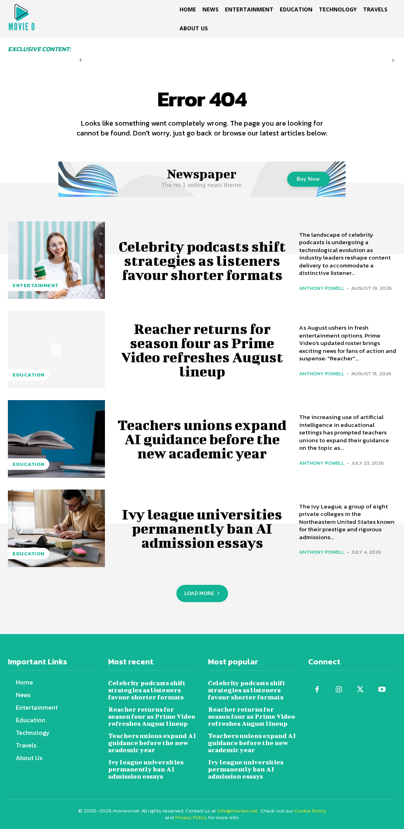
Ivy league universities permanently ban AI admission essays (202, 528)
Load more (199, 593)
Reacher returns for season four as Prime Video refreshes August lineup (202, 349)
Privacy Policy (191, 817)
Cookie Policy (310, 810)
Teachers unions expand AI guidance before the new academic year (202, 438)
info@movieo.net (237, 810)
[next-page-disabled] (393, 60)
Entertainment (36, 285)
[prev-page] (81, 60)
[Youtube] (382, 690)
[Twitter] (360, 690)
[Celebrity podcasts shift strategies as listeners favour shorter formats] (56, 260)
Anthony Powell (321, 288)
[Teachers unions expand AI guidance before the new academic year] (56, 439)
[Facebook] (317, 690)
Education (29, 374)
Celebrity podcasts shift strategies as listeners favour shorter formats (202, 260)
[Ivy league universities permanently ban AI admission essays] (56, 528)
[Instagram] (339, 690)
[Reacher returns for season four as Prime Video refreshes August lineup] (56, 349)
